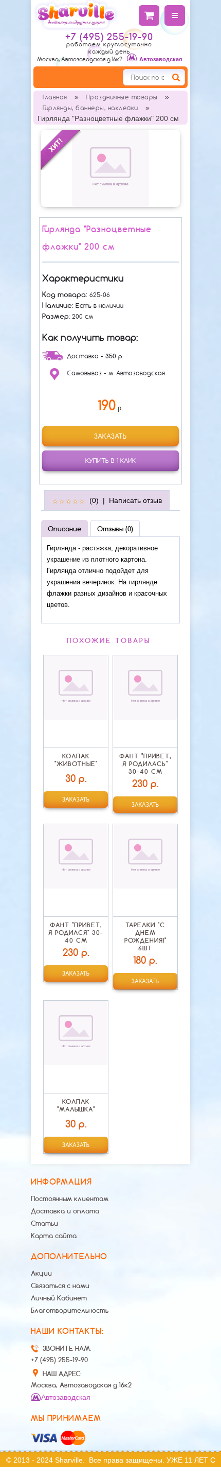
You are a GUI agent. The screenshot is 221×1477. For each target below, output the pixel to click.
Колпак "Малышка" (76, 1105)
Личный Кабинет (59, 1298)
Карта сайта (54, 1235)
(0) (94, 500)
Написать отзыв (135, 500)
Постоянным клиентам (69, 1198)
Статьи (44, 1223)
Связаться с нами (60, 1285)
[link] (110, 436)
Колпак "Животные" (76, 760)
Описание (64, 529)
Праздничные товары (122, 97)
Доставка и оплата (65, 1211)
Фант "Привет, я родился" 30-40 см (75, 932)
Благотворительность (69, 1310)
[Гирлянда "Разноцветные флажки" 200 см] (110, 168)
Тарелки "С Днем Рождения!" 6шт (145, 936)
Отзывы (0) (115, 529)
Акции (41, 1273)
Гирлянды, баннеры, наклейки (90, 108)
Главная (55, 97)
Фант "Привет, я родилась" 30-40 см (145, 763)
